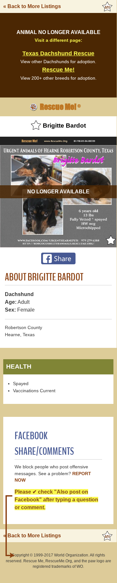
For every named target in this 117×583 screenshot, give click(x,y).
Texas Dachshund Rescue (58, 53)
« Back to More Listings (32, 6)
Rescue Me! (58, 69)
